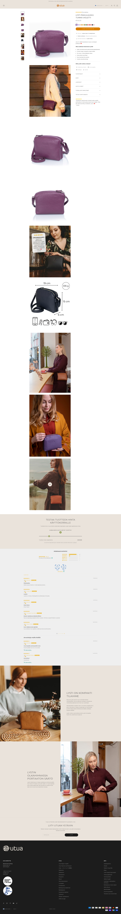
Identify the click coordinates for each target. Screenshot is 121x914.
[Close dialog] (83, 445)
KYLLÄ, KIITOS (73, 463)
